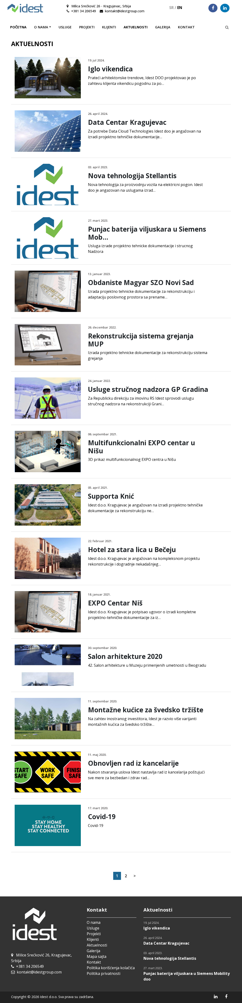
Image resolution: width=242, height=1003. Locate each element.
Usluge (65, 27)
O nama (93, 922)
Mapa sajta (96, 956)
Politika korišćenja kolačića (111, 967)
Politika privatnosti (103, 973)
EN (179, 7)
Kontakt (186, 27)
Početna (18, 27)
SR (172, 7)
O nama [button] (41, 27)
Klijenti (109, 27)
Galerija (162, 27)
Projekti (87, 27)
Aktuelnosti (135, 27)
